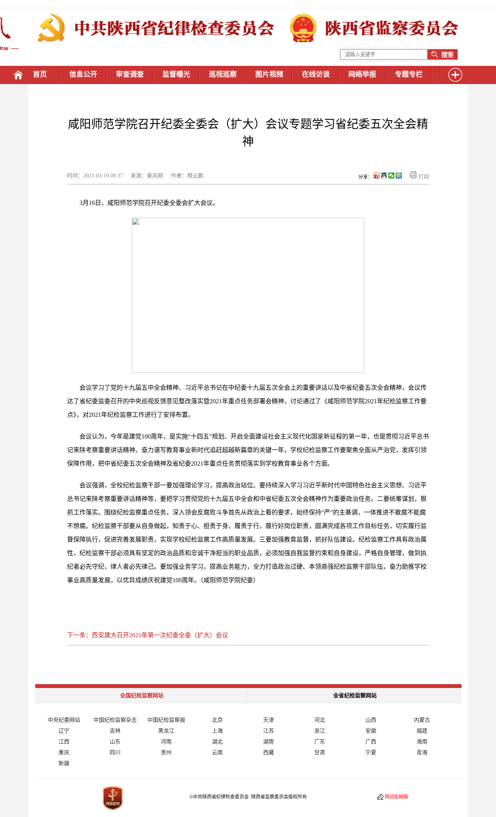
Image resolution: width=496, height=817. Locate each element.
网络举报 (362, 74)
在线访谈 (316, 74)
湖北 (217, 742)
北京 (217, 720)
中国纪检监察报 (166, 720)
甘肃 (319, 752)
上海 (217, 731)
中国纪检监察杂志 (115, 720)
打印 (423, 177)
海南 (422, 742)
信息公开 (83, 74)
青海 (422, 752)
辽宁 (64, 731)
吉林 (115, 731)
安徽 (370, 731)
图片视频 (269, 74)
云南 (217, 752)
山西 (370, 720)
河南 (166, 742)
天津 (268, 720)
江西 (64, 742)
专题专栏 (409, 74)
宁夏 (370, 752)
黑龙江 (166, 731)
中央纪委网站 (64, 720)
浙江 (319, 731)
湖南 (268, 742)
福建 (422, 731)
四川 (115, 752)
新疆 (64, 763)
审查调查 (130, 74)
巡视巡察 (223, 74)
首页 (40, 74)
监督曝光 (176, 74)
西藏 (268, 752)
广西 (370, 742)
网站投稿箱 (396, 797)
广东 (319, 742)
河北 (319, 720)
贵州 (166, 752)
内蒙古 (422, 720)
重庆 (64, 752)
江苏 (268, 731)
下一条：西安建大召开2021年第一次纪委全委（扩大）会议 (147, 635)
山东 (115, 742)
